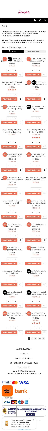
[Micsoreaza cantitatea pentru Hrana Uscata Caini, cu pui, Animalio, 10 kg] (8, 301)
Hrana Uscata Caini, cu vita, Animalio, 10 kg (36, 272)
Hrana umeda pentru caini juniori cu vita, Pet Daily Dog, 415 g (12, 60)
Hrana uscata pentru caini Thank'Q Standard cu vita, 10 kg (12, 83)
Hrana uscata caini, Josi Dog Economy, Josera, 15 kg (12, 155)
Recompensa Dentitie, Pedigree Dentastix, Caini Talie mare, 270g (36, 248)
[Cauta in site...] (45, 20)
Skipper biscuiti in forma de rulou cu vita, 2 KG (12, 202)
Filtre (13, 51)
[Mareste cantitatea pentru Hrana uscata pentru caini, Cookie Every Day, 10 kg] (15, 142)
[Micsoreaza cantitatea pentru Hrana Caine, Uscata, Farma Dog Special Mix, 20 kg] (32, 70)
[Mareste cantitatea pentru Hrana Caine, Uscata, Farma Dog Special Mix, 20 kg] (39, 70)
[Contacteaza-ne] (34, 20)
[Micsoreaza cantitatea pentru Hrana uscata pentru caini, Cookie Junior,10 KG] (32, 142)
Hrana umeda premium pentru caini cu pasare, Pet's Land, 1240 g (36, 83)
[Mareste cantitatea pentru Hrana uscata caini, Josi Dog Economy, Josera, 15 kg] (15, 166)
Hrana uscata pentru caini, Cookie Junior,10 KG (36, 131)
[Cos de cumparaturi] (40, 20)
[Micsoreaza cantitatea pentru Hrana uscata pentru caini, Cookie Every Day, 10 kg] (8, 142)
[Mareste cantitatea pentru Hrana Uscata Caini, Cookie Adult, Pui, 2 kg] (15, 280)
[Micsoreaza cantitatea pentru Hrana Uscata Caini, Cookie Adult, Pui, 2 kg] (8, 280)
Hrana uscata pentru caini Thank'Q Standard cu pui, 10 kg (36, 178)
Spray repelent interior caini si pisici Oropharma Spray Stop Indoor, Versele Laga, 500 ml (36, 314)
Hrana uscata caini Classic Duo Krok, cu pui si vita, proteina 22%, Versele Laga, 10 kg (36, 155)
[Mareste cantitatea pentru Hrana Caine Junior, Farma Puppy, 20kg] (39, 236)
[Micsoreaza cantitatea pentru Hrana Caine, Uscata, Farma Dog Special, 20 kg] (8, 236)
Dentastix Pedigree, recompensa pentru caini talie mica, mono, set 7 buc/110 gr (12, 248)
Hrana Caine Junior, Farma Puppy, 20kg (36, 225)
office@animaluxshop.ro (25, 371)
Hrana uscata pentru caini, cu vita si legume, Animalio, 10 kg (36, 107)
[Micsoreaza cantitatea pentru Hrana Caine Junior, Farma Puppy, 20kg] (32, 236)
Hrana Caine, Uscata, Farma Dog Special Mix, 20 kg (36, 60)
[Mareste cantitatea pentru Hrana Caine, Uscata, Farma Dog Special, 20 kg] (15, 236)
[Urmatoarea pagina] (43, 338)
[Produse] (3, 20)
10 (40, 338)
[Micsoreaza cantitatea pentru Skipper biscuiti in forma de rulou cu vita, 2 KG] (8, 212)
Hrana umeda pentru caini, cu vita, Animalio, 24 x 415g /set (36, 293)
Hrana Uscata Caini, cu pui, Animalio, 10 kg (12, 293)
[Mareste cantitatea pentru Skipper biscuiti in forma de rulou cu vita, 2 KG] (15, 212)
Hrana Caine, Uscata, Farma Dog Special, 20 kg (12, 225)
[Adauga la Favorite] (20, 74)
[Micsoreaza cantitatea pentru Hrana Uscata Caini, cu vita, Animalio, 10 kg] (32, 280)
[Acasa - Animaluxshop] (24, 12)
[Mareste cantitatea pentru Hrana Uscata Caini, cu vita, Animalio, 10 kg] (39, 280)
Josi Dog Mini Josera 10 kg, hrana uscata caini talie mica (12, 178)
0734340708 (25, 367)
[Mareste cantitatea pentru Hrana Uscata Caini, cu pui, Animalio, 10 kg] (15, 301)
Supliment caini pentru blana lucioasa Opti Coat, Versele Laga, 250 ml (12, 314)
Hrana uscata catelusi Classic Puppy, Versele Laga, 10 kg (12, 107)
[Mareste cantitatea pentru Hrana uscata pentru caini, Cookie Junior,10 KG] (39, 142)
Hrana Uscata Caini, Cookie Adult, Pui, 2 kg (12, 272)
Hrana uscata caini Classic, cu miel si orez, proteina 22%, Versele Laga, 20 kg (36, 202)
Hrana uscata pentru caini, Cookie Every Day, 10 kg (12, 131)
